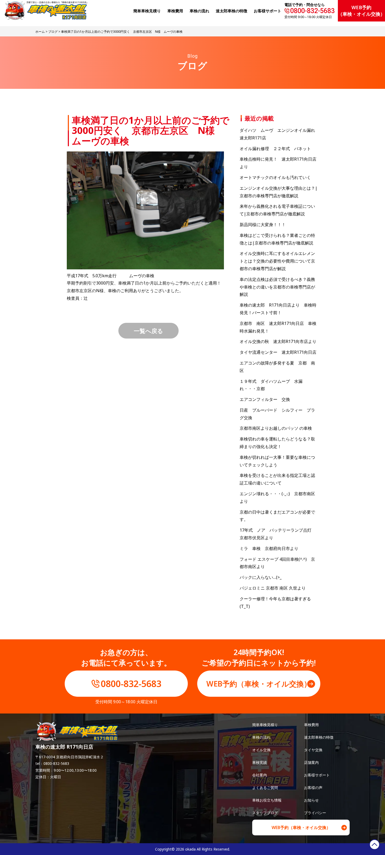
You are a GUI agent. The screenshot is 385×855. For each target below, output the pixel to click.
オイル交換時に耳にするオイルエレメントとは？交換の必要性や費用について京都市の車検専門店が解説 (277, 260)
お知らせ (311, 800)
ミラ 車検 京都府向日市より (269, 548)
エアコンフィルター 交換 (265, 399)
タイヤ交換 (313, 749)
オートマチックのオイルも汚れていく (275, 177)
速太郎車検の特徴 (318, 737)
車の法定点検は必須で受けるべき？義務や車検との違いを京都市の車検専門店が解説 (277, 286)
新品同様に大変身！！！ (263, 224)
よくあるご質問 (265, 787)
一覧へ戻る (148, 331)
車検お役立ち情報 (267, 800)
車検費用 (311, 724)
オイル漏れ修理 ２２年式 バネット (275, 148)
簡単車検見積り (147, 10)
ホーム (40, 31)
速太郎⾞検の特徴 (231, 10)
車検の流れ (261, 737)
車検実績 (259, 762)
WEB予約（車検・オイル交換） (361, 10)
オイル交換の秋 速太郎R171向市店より (278, 341)
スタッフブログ (265, 812)
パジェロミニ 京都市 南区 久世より (273, 588)
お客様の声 (313, 787)
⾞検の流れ (199, 10)
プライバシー (315, 812)
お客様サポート (267, 10)
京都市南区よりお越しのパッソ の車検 (278, 428)
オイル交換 (261, 749)
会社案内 (259, 774)
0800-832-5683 (312, 11)
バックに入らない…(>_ (261, 577)
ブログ (53, 31)
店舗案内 (311, 762)
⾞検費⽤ (175, 10)
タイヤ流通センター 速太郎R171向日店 (278, 352)
